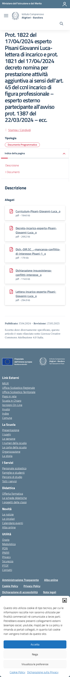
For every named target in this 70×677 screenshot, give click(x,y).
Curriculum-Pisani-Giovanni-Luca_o (38, 211)
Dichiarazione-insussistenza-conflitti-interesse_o (34, 272)
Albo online (9, 527)
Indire (5, 413)
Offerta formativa (12, 493)
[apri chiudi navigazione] (6, 16)
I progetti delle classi (14, 502)
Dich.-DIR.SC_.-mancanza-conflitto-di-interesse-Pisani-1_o (38, 251)
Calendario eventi (12, 523)
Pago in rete (9, 396)
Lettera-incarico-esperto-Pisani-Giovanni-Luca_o (36, 294)
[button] (64, 600)
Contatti (7, 570)
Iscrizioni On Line (12, 405)
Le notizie (8, 514)
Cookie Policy (17, 672)
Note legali (49, 592)
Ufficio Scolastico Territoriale (18, 392)
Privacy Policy (32, 586)
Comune (7, 418)
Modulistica (9, 544)
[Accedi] (64, 4)
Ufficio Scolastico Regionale (18, 388)
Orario (5, 540)
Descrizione (12, 165)
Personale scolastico (14, 468)
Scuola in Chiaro (11, 400)
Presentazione (10, 430)
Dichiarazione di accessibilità (20, 592)
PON (5, 548)
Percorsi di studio (12, 477)
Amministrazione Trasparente (20, 580)
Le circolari (8, 519)
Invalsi (6, 409)
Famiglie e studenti (13, 472)
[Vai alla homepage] (15, 16)
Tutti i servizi (9, 481)
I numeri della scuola (14, 443)
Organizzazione (11, 451)
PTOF (5, 565)
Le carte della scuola (14, 447)
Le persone (8, 438)
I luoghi (6, 434)
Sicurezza (7, 561)
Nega (35, 654)
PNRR (5, 552)
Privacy (6, 557)
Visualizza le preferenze (35, 664)
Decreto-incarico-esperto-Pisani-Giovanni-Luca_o (36, 230)
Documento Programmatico (22, 144)
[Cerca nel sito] (61, 24)
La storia (7, 456)
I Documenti (12, 172)
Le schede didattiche (14, 498)
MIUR (5, 383)
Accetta (35, 644)
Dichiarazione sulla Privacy (43, 672)
